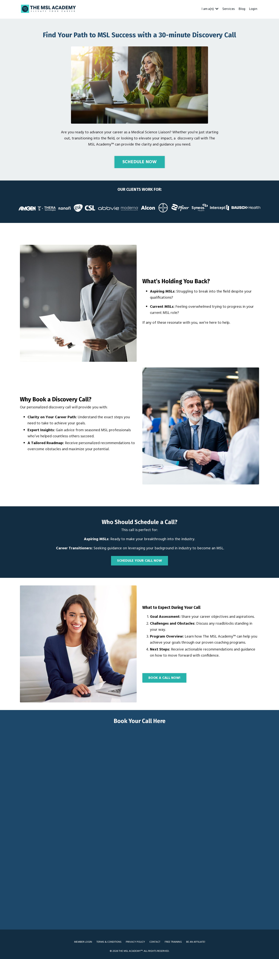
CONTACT (154, 942)
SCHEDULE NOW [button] (139, 162)
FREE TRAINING (173, 942)
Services (228, 9)
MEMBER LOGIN (83, 942)
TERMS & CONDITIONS (108, 942)
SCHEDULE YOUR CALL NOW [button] (139, 561)
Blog (242, 9)
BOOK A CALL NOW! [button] (164, 678)
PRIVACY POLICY (135, 942)
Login (253, 9)
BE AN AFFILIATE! (195, 942)
